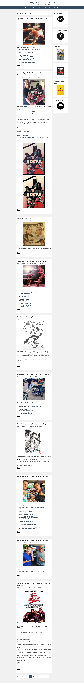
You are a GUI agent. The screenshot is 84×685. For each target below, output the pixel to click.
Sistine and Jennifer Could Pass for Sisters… (31, 527)
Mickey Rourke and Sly (24, 218)
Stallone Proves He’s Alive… (33, 407)
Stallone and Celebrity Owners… (29, 62)
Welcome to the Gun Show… (28, 52)
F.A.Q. (55, 7)
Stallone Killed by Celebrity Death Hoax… (34, 406)
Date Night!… (25, 300)
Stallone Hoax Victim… (31, 528)
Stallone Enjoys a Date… (27, 304)
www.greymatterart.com (24, 135)
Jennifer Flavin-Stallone (37, 263)
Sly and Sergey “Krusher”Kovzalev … (37, 507)
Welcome (30, 7)
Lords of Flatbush (38, 587)
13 (47, 676)
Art (43, 7)
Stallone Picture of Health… (28, 520)
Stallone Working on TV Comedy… (28, 410)
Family (39, 478)
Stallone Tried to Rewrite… (28, 511)
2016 (32, 77)
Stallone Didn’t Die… (26, 510)
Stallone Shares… (24, 55)
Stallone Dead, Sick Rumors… (28, 514)
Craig (58, 7)
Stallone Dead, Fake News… (28, 515)
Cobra (37, 478)
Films (46, 7)
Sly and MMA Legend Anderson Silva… (38, 571)
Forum (40, 7)
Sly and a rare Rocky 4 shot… (36, 49)
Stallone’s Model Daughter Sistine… (29, 522)
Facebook (28, 137)
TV (38, 376)
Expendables (41, 319)
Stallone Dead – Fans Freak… (30, 518)
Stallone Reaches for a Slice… (28, 413)
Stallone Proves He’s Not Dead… (28, 521)
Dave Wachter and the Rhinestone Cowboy (31, 424)
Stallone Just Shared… (26, 296)
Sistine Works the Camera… (28, 525)
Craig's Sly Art (36, 77)
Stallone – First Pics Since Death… (31, 517)
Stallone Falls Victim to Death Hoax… (30, 508)
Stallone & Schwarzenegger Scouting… (36, 53)
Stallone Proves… (27, 409)
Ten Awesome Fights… (29, 572)
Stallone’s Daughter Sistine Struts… (29, 524)
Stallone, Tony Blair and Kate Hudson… (28, 56)
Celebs (35, 220)
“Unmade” (50, 7)
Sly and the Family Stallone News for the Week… (33, 19)
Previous (18, 676)
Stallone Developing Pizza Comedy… (29, 412)
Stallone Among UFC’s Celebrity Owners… (30, 58)
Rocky (40, 77)
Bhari (49, 683)
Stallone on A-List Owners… (29, 60)
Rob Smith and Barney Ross (26, 317)
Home (26, 7)
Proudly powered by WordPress (39, 683)
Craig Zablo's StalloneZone (42, 2)
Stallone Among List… (28, 59)
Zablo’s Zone (35, 7)
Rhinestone (40, 426)
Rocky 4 (43, 263)
